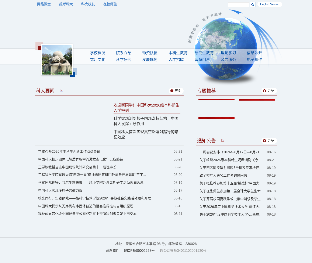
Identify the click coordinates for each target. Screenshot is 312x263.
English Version (269, 4)
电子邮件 (254, 60)
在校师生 (110, 4)
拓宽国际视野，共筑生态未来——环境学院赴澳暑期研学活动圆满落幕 (90, 182)
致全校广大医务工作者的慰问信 (223, 175)
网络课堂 (44, 4)
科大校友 (88, 4)
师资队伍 (149, 53)
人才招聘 (176, 60)
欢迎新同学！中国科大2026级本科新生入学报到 (146, 108)
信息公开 (254, 53)
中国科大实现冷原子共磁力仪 (60, 190)
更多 (270, 90)
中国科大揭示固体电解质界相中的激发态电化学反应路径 (80, 159)
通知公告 (206, 140)
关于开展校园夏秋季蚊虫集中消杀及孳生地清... (232, 199)
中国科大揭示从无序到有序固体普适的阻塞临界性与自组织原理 (85, 206)
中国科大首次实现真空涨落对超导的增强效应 (146, 134)
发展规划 (149, 60)
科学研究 (123, 60)
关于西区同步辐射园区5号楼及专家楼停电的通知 (232, 168)
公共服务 (228, 60)
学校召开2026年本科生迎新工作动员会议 (69, 151)
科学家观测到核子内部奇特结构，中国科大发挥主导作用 (146, 121)
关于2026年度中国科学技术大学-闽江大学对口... (232, 207)
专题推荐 (206, 90)
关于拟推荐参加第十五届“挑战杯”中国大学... (232, 183)
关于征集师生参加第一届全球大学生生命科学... (232, 191)
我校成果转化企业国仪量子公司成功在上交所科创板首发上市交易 (87, 214)
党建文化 (97, 60)
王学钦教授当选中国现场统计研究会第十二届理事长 (77, 167)
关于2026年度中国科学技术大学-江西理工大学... (232, 214)
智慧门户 (202, 60)
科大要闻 (45, 90)
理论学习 (228, 53)
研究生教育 (204, 53)
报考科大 (66, 4)
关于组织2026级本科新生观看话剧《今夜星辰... (232, 160)
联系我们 (113, 250)
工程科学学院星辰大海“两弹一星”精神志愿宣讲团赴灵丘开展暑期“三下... (92, 175)
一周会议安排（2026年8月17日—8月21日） (232, 152)
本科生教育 (178, 53)
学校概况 (97, 53)
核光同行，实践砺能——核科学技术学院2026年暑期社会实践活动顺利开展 (94, 198)
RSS (61, 91)
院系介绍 (123, 53)
